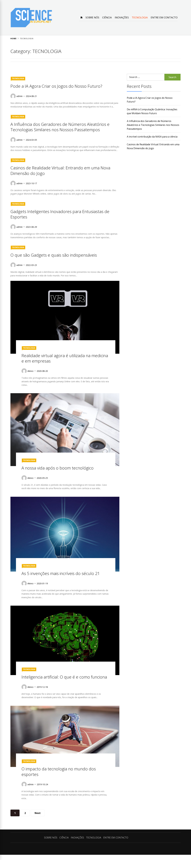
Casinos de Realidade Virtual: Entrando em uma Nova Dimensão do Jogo (60, 170)
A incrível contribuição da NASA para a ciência (152, 136)
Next (38, 813)
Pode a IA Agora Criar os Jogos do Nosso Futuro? (56, 86)
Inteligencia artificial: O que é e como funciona (64, 677)
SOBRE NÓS (92, 17)
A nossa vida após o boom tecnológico (57, 468)
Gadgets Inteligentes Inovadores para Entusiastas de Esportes (59, 214)
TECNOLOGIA (140, 17)
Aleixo (30, 371)
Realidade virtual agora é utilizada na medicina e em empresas (64, 358)
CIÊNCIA (107, 17)
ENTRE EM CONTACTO (164, 17)
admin (19, 96)
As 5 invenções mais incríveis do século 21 (60, 573)
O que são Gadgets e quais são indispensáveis (53, 255)
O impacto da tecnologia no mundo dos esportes (58, 771)
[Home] (81, 17)
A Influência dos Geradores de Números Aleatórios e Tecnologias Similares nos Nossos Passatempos (60, 126)
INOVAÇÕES (122, 17)
